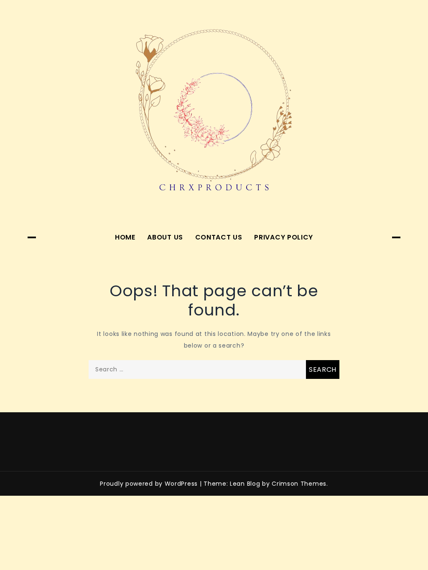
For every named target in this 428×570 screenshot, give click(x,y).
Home (125, 237)
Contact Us (218, 237)
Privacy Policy (283, 237)
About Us (165, 237)
